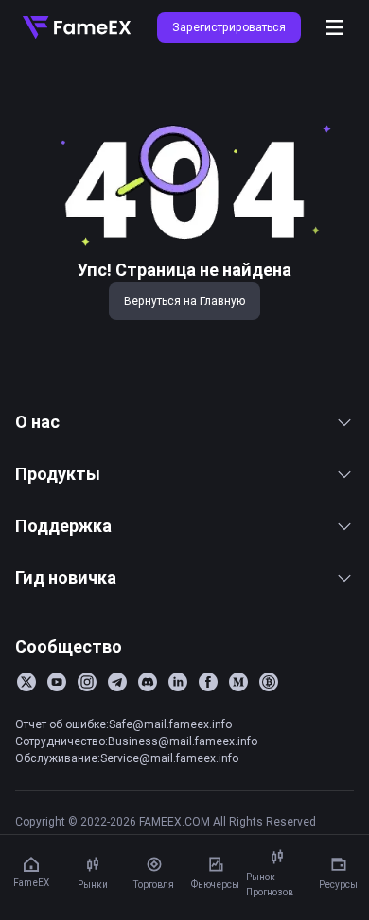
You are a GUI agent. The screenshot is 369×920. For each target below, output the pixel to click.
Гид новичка (65, 577)
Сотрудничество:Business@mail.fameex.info (136, 741)
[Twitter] (26, 682)
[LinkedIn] (178, 682)
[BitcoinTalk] (268, 682)
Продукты (57, 474)
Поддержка (63, 526)
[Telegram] (117, 682)
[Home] (77, 27)
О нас (37, 422)
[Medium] (238, 682)
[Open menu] (335, 27)
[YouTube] (56, 682)
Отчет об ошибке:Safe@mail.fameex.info (123, 724)
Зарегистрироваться (229, 27)
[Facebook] (208, 682)
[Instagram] (87, 682)
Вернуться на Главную (184, 301)
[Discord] (147, 682)
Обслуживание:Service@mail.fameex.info (126, 758)
